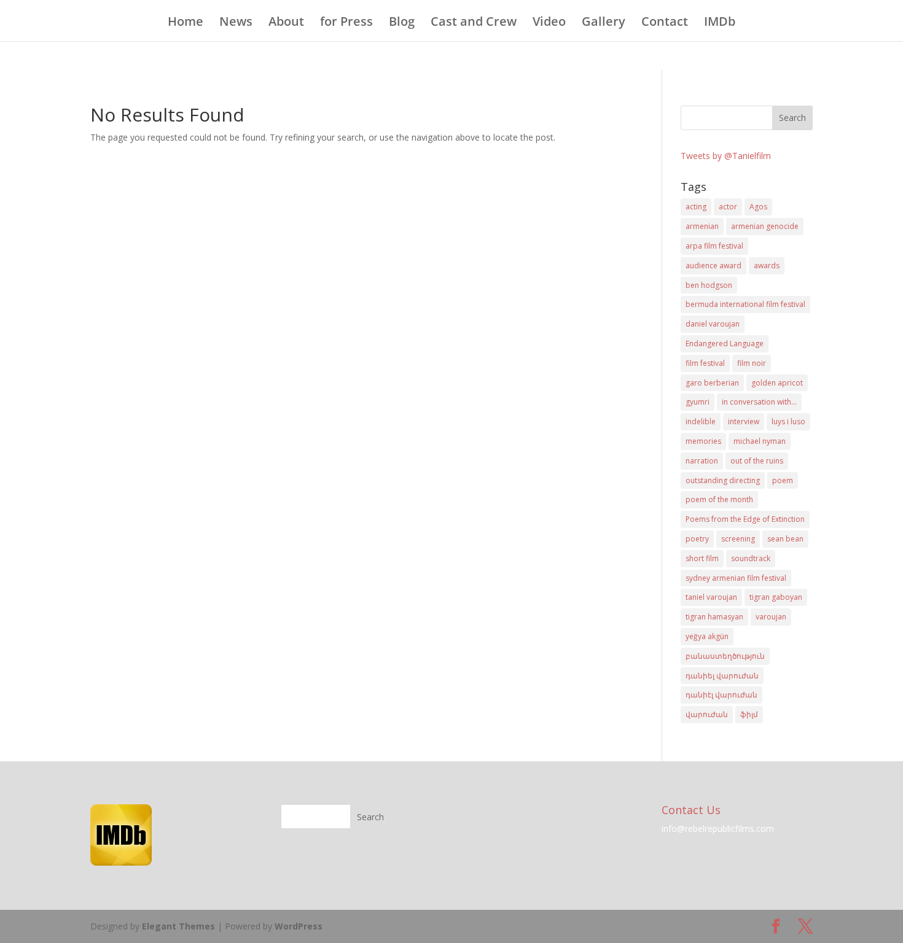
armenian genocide (765, 226)
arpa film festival (714, 246)
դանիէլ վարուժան (721, 694)
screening (738, 539)
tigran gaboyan (775, 597)
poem (782, 480)
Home (185, 23)
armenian (702, 226)
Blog (402, 23)
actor (728, 206)
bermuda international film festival (745, 304)
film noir (751, 363)
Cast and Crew (474, 23)
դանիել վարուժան (722, 675)
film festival (705, 363)
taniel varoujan (711, 597)
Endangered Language (725, 343)
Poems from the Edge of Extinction (745, 519)
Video (549, 23)
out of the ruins (756, 461)
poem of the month (719, 499)
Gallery (603, 23)
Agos (758, 206)
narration (702, 461)
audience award (713, 265)
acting (696, 206)
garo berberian (712, 383)
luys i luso (788, 421)
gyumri (698, 402)
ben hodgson (709, 285)
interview (743, 421)
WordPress (298, 926)
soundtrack (750, 558)
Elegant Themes (178, 926)
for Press (346, 23)
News (235, 23)
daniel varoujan (713, 324)
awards (767, 265)
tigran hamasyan (714, 616)
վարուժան (707, 714)
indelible (701, 421)
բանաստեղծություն (725, 656)
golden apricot (777, 383)
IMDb (719, 23)
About (286, 23)
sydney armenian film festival (736, 578)
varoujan (771, 616)
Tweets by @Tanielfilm (726, 155)
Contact (664, 23)
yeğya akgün (707, 636)
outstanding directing (723, 480)
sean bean (785, 539)
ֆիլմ (749, 714)
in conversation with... (759, 402)
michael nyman (759, 441)
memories (703, 441)
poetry (697, 539)
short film (702, 558)
